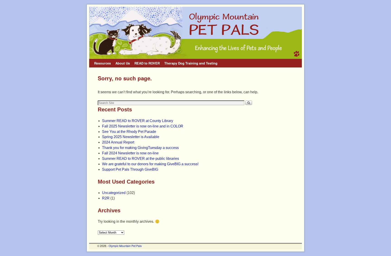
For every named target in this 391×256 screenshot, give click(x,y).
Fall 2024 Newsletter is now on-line (130, 153)
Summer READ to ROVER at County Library (137, 121)
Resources (102, 63)
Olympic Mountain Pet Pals (125, 246)
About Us (122, 63)
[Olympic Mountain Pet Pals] (195, 33)
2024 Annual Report (118, 142)
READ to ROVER (147, 63)
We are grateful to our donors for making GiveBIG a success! (150, 164)
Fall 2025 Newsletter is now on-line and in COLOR (142, 126)
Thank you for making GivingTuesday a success (140, 148)
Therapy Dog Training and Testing (190, 63)
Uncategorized (114, 193)
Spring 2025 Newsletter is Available (130, 137)
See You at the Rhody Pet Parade (129, 132)
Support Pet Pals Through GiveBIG (130, 169)
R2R (106, 198)
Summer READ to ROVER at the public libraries (140, 158)
